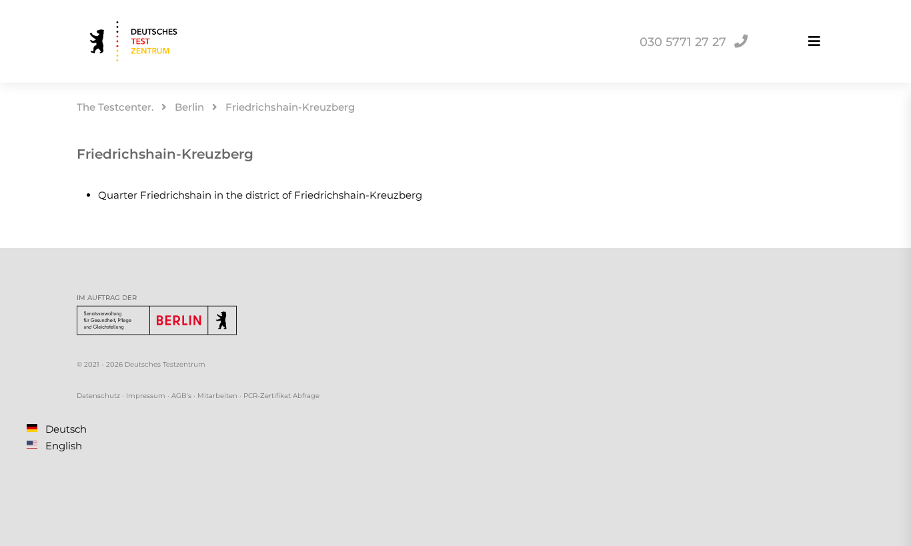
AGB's (181, 395)
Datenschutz (98, 395)
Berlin (189, 107)
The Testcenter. (115, 107)
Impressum (145, 395)
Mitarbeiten (217, 395)
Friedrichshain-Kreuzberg (290, 107)
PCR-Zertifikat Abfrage (281, 395)
